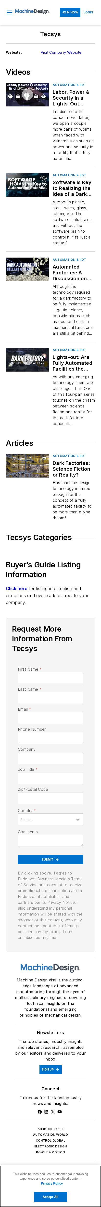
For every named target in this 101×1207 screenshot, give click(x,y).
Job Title (28, 769)
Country (27, 810)
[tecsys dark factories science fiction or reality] (27, 466)
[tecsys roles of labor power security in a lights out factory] (27, 94)
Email (24, 709)
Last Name (30, 689)
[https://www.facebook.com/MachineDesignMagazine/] (39, 1111)
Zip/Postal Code (33, 789)
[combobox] (50, 819)
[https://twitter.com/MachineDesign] (52, 1111)
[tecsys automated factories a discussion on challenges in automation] (27, 269)
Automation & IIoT (69, 85)
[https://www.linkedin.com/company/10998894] (46, 1111)
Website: (14, 52)
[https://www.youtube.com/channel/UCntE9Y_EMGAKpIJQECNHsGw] (59, 1111)
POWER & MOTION (50, 1152)
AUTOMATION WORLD (50, 1134)
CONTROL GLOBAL (50, 1140)
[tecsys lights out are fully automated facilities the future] (27, 360)
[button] (9, 12)
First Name (30, 669)
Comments (28, 831)
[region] (50, 1186)
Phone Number (32, 729)
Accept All (50, 1197)
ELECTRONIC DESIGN (50, 1146)
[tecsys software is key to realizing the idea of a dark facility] (27, 185)
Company (27, 749)
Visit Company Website (61, 52)
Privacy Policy (52, 1183)
